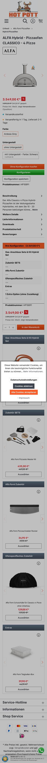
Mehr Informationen (33, 371)
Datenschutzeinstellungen (24, 379)
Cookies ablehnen (24, 386)
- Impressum (23, 398)
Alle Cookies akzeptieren (23, 392)
